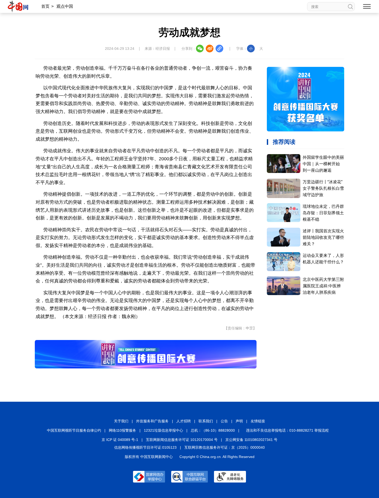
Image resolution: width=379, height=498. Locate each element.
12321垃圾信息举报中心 (163, 430)
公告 (224, 421)
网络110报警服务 (122, 430)
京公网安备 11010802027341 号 (251, 440)
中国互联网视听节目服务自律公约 (74, 430)
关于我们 (121, 421)
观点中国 (64, 6)
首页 (45, 6)
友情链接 (258, 421)
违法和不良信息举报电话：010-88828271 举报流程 (287, 430)
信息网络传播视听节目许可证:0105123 (145, 447)
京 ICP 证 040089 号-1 (120, 440)
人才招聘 (183, 421)
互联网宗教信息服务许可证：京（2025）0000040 (224, 447)
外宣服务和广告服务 (152, 421)
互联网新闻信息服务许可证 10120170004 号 (182, 440)
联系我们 (206, 421)
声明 (239, 421)
